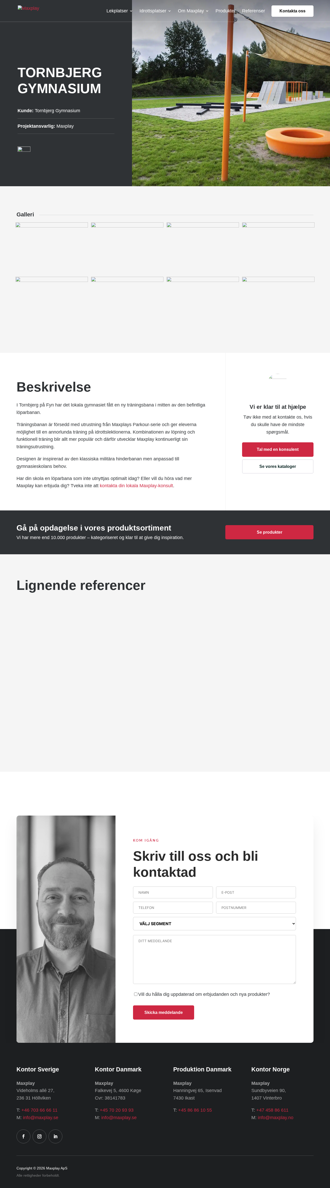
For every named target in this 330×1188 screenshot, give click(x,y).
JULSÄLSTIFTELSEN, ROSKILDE (263, 731)
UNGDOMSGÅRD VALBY (53, 731)
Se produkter (269, 532)
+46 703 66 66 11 (39, 1110)
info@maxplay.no (275, 1117)
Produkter (226, 11)
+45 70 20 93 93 (117, 1110)
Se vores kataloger (277, 466)
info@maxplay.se (40, 1117)
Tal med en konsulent (278, 449)
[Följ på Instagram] (39, 1136)
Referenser (253, 11)
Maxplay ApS (56, 1168)
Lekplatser (117, 11)
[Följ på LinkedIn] (55, 1136)
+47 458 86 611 (272, 1110)
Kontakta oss (292, 11)
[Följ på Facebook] (23, 1136)
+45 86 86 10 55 (195, 1110)
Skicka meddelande (163, 1012)
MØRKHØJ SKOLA (245, 655)
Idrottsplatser (152, 11)
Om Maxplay (191, 11)
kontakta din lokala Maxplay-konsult (136, 485)
